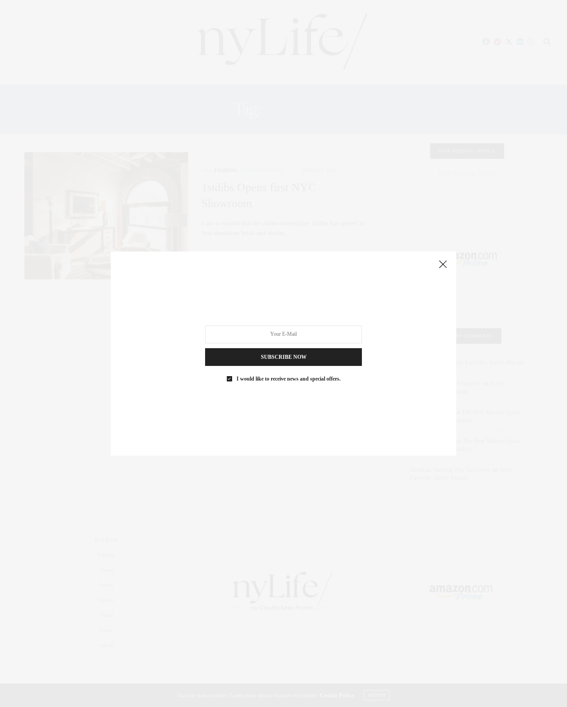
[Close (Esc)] (443, 265)
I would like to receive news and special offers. (289, 378)
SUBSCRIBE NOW (284, 357)
